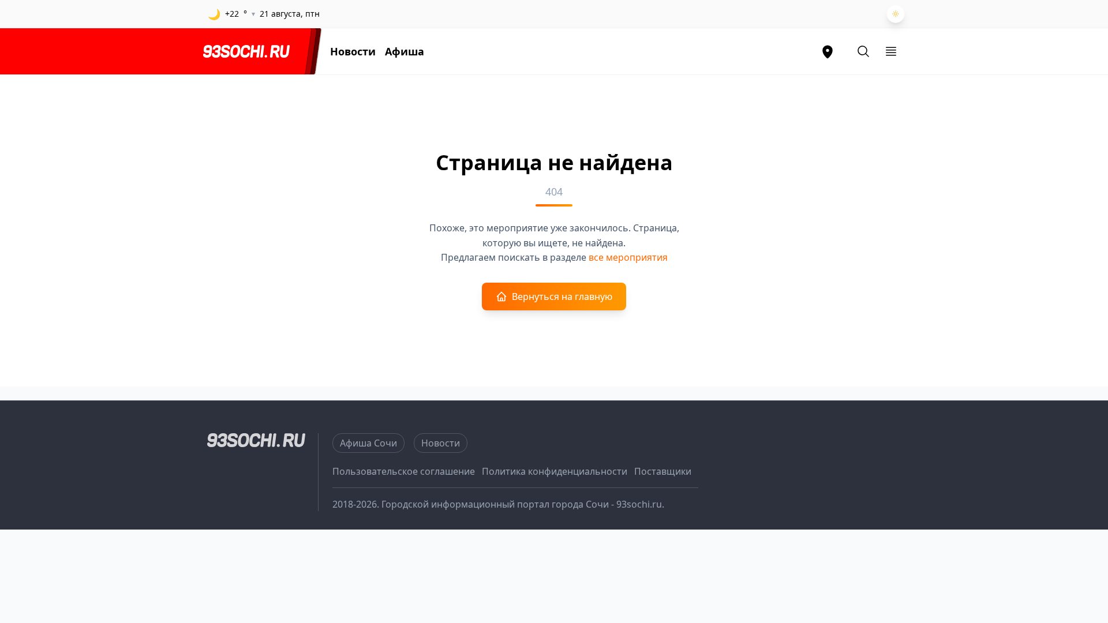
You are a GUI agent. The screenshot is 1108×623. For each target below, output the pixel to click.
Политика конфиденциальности (554, 471)
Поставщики (662, 471)
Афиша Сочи (368, 443)
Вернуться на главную (562, 296)
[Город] (827, 51)
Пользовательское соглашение (403, 471)
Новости (353, 51)
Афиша (404, 51)
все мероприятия (628, 257)
